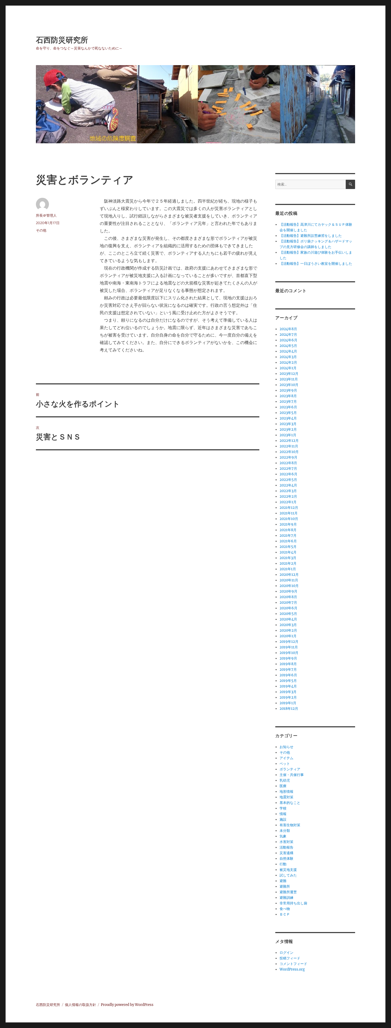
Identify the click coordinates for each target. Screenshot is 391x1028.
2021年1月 (288, 569)
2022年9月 (288, 457)
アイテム (286, 758)
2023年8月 (288, 396)
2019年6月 (288, 675)
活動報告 (286, 847)
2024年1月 (288, 368)
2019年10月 (289, 653)
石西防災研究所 (62, 39)
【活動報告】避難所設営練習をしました (311, 235)
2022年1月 (288, 502)
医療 (283, 786)
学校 (283, 808)
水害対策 (286, 842)
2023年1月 (288, 435)
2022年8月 (288, 463)
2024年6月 (288, 340)
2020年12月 (289, 574)
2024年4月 (288, 351)
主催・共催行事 (292, 775)
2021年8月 (288, 530)
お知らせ (286, 747)
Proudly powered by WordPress (127, 1004)
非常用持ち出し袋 (293, 903)
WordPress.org (292, 969)
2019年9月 (288, 658)
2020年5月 (288, 613)
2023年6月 (288, 407)
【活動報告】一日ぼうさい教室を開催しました (316, 263)
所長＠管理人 (46, 215)
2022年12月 (289, 440)
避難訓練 (286, 897)
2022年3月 (288, 491)
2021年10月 (289, 519)
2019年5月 (288, 680)
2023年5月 (288, 412)
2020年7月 (288, 602)
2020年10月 (289, 586)
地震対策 (286, 797)
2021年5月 (288, 546)
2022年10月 (289, 452)
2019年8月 (288, 664)
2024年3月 (288, 357)
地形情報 (286, 791)
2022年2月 (288, 496)
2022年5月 (288, 479)
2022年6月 (288, 474)
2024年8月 (288, 329)
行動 (283, 864)
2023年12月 (289, 373)
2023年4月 (288, 418)
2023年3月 (288, 424)
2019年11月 (289, 647)
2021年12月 (289, 507)
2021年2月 (288, 563)
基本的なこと (290, 802)
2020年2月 (288, 630)
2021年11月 (289, 513)
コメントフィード (293, 964)
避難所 (285, 886)
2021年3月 (288, 558)
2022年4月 (288, 485)
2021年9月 (288, 524)
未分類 (285, 830)
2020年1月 (288, 636)
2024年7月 (288, 334)
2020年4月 (288, 619)
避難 (283, 881)
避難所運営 (288, 892)
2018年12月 (289, 708)
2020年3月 (288, 625)
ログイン (286, 952)
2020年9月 (288, 591)
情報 (283, 814)
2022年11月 (289, 446)
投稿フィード (290, 958)
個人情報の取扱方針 (80, 1004)
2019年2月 (288, 697)
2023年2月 (288, 429)
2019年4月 (288, 686)
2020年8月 (288, 597)
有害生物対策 (290, 825)
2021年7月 (288, 535)
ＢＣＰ (285, 914)
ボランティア (290, 769)
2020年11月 (289, 580)
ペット (285, 763)
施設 (283, 819)
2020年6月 (288, 608)
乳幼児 (285, 780)
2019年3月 (288, 692)
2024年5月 (288, 345)
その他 (41, 230)
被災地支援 (288, 869)
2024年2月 (288, 362)
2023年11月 (289, 379)
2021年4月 (288, 552)
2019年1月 (288, 703)
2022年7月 (288, 468)
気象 (283, 836)
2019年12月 (289, 641)
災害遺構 (286, 853)
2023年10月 (289, 385)
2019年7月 (288, 669)
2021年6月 (288, 541)
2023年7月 (288, 401)
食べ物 (285, 909)
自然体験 (286, 858)
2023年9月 (288, 390)
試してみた (288, 875)
